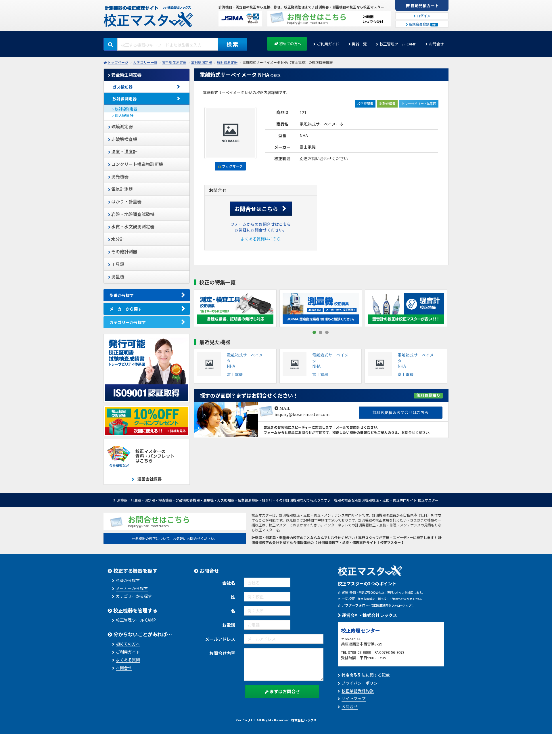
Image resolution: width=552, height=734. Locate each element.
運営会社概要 (149, 479)
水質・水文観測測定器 (132, 226)
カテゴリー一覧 (145, 62)
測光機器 (119, 176)
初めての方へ (289, 43)
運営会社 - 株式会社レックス (369, 615)
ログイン (423, 15)
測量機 (117, 276)
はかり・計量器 (125, 201)
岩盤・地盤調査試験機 (132, 214)
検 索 (232, 44)
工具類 (117, 264)
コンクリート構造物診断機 (136, 164)
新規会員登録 (422, 24)
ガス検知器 (122, 87)
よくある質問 (128, 659)
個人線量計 (123, 115)
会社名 (228, 583)
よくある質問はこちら (261, 239)
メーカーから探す (126, 309)
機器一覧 (359, 44)
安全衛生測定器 (174, 62)
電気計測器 (121, 189)
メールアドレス (220, 639)
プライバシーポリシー (362, 683)
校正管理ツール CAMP (397, 44)
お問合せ (436, 44)
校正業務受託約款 (358, 690)
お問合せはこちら (256, 208)
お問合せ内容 (222, 653)
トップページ (118, 62)
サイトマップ (354, 698)
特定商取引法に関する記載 (366, 675)
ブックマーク (232, 166)
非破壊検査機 (123, 139)
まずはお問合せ (284, 691)
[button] (314, 332)
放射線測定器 (201, 62)
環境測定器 (121, 126)
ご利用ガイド (328, 44)
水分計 (117, 239)
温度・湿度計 (123, 151)
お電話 (228, 625)
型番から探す (122, 295)
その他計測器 (123, 251)
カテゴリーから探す (128, 322)
